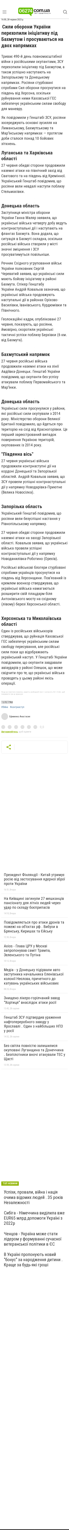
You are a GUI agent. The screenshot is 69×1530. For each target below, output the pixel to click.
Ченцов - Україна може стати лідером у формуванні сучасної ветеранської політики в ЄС (32, 1239)
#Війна (4, 707)
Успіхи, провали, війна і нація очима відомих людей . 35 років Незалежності (33, 1197)
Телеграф (7, 702)
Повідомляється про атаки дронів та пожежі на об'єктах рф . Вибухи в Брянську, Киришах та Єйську (34, 926)
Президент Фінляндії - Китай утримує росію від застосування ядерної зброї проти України (34, 879)
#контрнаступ (17, 707)
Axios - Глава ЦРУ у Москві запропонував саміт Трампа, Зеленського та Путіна (27, 950)
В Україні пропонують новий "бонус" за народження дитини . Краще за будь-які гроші (33, 1259)
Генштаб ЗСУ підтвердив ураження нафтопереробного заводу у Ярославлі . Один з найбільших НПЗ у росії (33, 1024)
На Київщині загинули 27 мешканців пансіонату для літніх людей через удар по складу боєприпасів (34, 903)
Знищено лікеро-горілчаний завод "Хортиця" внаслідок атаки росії (32, 1000)
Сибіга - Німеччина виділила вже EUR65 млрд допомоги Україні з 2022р (34, 1218)
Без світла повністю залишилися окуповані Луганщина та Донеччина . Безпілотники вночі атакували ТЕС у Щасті (34, 1052)
